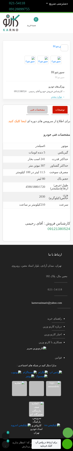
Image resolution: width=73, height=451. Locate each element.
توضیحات (60, 109)
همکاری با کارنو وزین (50, 342)
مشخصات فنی (37, 109)
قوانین (58, 357)
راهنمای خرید (54, 318)
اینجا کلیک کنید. (17, 121)
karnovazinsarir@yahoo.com (47, 302)
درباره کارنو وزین (52, 326)
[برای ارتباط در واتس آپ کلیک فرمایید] (67, 445)
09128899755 (19, 9)
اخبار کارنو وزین (53, 334)
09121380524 (59, 229)
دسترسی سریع (58, 3)
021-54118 (16, 3)
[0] (5, 436)
